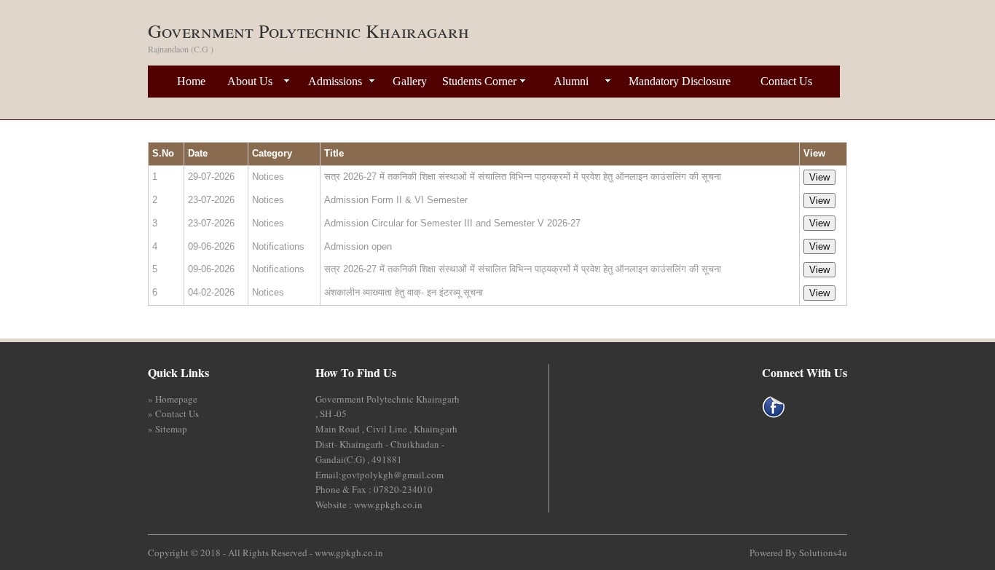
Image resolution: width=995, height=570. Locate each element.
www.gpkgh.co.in (349, 552)
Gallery (410, 81)
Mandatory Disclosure (680, 81)
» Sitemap (167, 428)
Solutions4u (823, 552)
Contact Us (786, 81)
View (819, 177)
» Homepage (172, 398)
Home (191, 81)
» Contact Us (173, 413)
